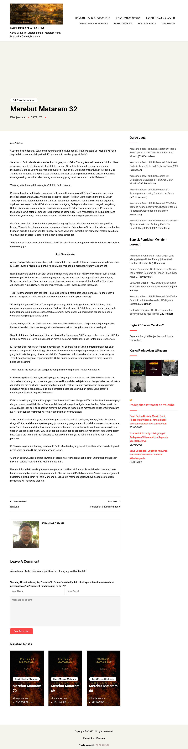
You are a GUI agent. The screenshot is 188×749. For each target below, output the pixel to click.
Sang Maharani (123, 23)
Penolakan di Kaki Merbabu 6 (105, 506)
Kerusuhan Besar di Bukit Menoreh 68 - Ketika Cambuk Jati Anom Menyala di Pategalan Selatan (153, 300)
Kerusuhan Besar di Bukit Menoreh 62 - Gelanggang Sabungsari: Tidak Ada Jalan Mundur (151, 180)
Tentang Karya (147, 23)
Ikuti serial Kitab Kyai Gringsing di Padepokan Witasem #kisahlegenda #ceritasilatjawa (149, 437)
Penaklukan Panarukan (93, 23)
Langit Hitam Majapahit (160, 18)
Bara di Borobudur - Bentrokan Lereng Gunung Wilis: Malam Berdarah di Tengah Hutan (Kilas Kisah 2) (153, 273)
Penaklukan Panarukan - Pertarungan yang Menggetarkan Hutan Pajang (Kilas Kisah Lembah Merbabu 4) (152, 259)
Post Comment (21, 631)
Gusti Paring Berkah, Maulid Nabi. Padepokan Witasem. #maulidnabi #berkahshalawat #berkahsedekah (148, 420)
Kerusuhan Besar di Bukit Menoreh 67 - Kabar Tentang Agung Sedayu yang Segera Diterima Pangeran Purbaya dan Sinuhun (153, 207)
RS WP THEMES (102, 745)
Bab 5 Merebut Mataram (24, 100)
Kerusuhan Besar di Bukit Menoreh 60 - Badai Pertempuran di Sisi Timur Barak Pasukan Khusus (153, 152)
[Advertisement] (94, 75)
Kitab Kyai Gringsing (128, 18)
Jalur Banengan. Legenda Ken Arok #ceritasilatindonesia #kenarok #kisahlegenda (148, 454)
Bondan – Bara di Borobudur (92, 18)
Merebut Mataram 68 (103, 688)
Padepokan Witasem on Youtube (152, 405)
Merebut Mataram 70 (27, 688)
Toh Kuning (168, 23)
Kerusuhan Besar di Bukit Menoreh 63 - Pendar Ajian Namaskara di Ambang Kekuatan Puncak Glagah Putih (154, 224)
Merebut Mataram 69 (65, 688)
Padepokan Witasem (27, 28)
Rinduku (14, 506)
